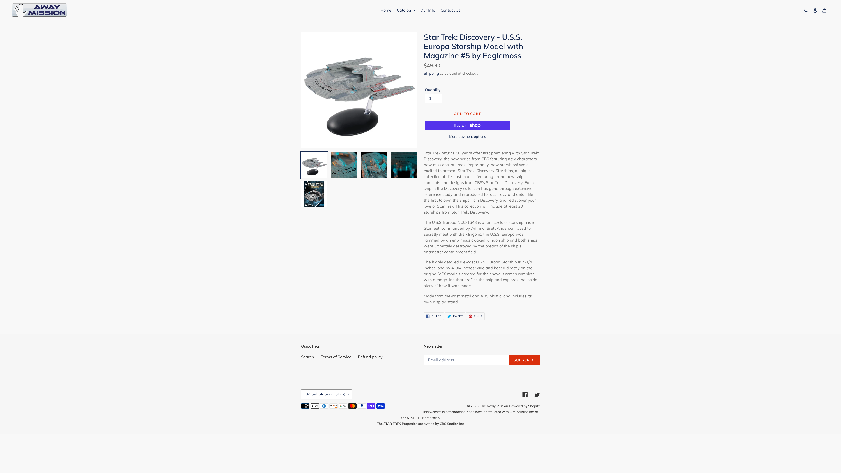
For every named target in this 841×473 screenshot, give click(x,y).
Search (307, 356)
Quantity (433, 89)
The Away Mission (494, 406)
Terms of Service (336, 356)
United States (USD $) (325, 394)
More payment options (467, 136)
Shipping (431, 73)
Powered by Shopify (524, 406)
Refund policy (370, 356)
